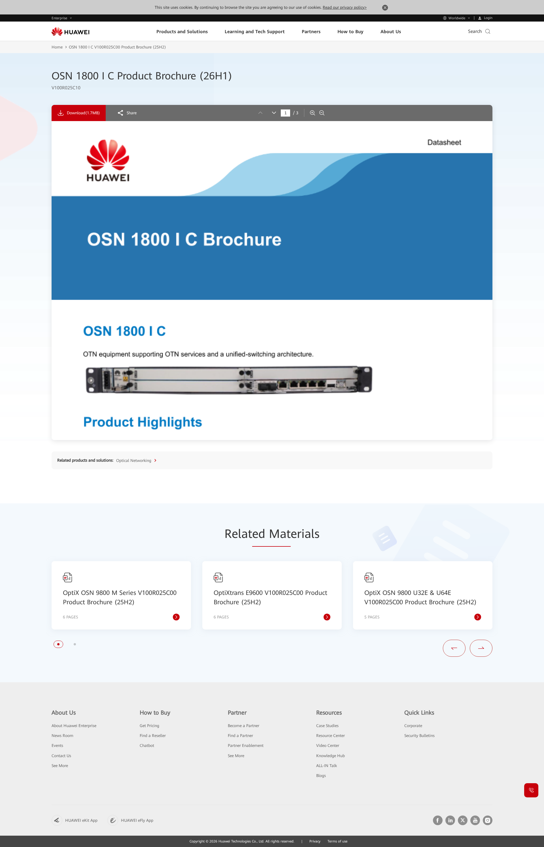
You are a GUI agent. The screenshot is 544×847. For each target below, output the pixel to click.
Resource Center (330, 735)
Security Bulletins (419, 735)
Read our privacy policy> (345, 7)
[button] (58, 644)
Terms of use (337, 841)
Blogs (321, 775)
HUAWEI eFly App (137, 820)
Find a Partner (240, 735)
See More (60, 765)
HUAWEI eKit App (81, 820)
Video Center (327, 745)
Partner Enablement (246, 745)
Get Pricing (149, 725)
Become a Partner (243, 725)
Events (57, 745)
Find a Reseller (153, 735)
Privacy (314, 841)
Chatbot (147, 745)
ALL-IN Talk (326, 765)
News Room (62, 735)
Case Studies (327, 725)
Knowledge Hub (330, 755)
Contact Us (61, 755)
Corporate (413, 725)
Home (57, 47)
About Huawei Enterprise (74, 725)
